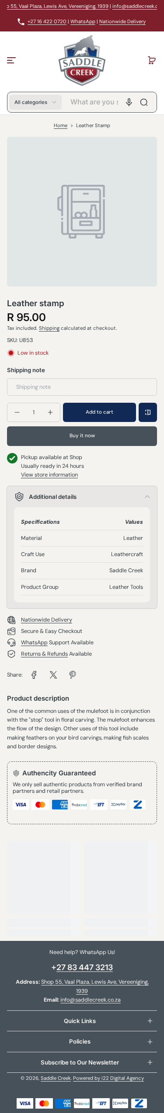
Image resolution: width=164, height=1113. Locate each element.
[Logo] (82, 60)
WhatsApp (82, 21)
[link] (34, 675)
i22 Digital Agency (122, 1078)
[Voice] (129, 102)
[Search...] (144, 102)
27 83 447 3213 (84, 967)
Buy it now (82, 435)
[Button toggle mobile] (12, 60)
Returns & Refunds (44, 653)
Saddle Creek (56, 1078)
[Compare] (148, 412)
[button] (152, 60)
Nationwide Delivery (122, 21)
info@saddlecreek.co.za (90, 999)
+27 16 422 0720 (47, 21)
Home (60, 125)
